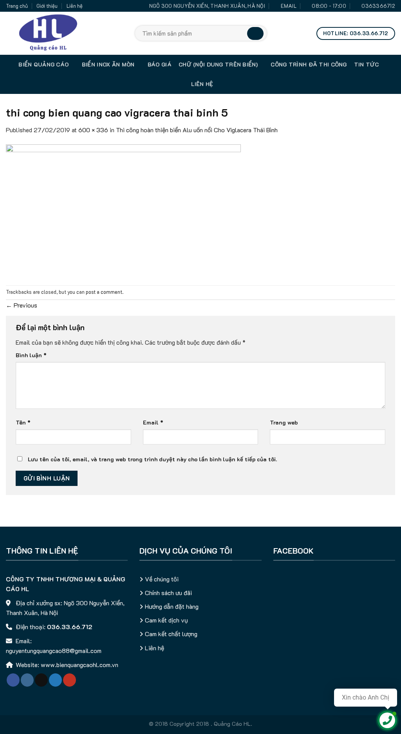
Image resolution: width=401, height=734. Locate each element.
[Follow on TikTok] (41, 680)
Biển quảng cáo (43, 64)
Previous (21, 305)
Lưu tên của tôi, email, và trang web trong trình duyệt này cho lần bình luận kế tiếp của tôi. (152, 459)
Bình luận (31, 355)
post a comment (104, 292)
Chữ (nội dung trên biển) (218, 64)
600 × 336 (93, 130)
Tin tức (366, 64)
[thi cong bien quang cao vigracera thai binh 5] (123, 209)
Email (153, 422)
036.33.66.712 (69, 626)
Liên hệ (75, 6)
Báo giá (160, 64)
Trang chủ (17, 6)
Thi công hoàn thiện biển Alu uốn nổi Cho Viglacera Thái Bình (197, 130)
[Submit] (255, 33)
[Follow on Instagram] (27, 680)
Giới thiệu (47, 6)
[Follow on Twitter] (55, 680)
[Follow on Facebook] (13, 680)
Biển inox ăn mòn (108, 64)
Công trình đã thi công (309, 64)
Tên (23, 422)
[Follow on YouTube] (69, 680)
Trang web (284, 422)
